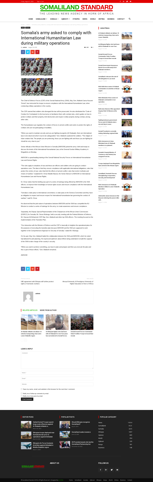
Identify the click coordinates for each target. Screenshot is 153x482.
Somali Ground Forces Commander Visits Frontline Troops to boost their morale (82, 334)
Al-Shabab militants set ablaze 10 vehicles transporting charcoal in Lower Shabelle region (31, 334)
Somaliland (40, 19)
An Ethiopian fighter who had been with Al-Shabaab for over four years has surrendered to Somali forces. (57, 334)
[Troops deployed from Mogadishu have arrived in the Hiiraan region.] (127, 166)
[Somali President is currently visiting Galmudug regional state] (127, 133)
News (28, 25)
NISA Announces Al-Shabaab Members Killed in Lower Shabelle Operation (108, 187)
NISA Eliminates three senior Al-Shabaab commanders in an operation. (108, 100)
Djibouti (65, 19)
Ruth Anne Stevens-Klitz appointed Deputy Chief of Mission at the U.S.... (109, 111)
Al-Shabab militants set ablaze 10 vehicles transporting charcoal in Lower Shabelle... (108, 35)
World (93, 19)
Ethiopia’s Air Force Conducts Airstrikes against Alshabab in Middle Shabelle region (43, 445)
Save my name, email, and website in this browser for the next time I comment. (49, 389)
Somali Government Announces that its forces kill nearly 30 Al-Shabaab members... (108, 67)
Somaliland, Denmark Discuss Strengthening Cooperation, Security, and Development (107, 175)
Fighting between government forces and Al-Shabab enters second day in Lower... (107, 122)
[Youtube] (130, 1)
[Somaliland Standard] (76, 10)
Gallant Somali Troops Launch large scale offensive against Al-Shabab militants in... (43, 424)
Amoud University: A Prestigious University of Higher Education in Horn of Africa (78, 283)
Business (111, 19)
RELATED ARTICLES (30, 310)
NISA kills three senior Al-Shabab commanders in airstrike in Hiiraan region (108, 89)
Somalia (53, 19)
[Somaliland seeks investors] (65, 434)
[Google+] (123, 1)
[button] (129, 19)
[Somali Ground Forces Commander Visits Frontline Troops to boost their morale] (82, 322)
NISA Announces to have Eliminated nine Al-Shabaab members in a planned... (106, 143)
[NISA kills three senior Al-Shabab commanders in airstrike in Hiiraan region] (127, 89)
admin (25, 47)
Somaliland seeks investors (81, 432)
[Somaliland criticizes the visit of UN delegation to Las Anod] (127, 79)
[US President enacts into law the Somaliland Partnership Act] (65, 444)
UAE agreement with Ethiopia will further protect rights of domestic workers (37, 283)
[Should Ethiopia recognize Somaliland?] (65, 424)
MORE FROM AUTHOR (48, 310)
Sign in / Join (40, 1)
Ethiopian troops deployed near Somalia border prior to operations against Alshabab (43, 435)
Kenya (85, 19)
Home (31, 19)
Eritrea (102, 19)
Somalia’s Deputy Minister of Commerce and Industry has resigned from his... (107, 154)
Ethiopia (76, 19)
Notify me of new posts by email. (33, 396)
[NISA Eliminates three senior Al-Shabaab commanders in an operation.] (127, 100)
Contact (121, 19)
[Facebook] (120, 1)
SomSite (61, 480)
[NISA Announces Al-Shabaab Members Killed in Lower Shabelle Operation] (127, 187)
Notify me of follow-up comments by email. (36, 393)
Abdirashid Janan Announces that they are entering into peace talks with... (108, 198)
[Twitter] (127, 1)
